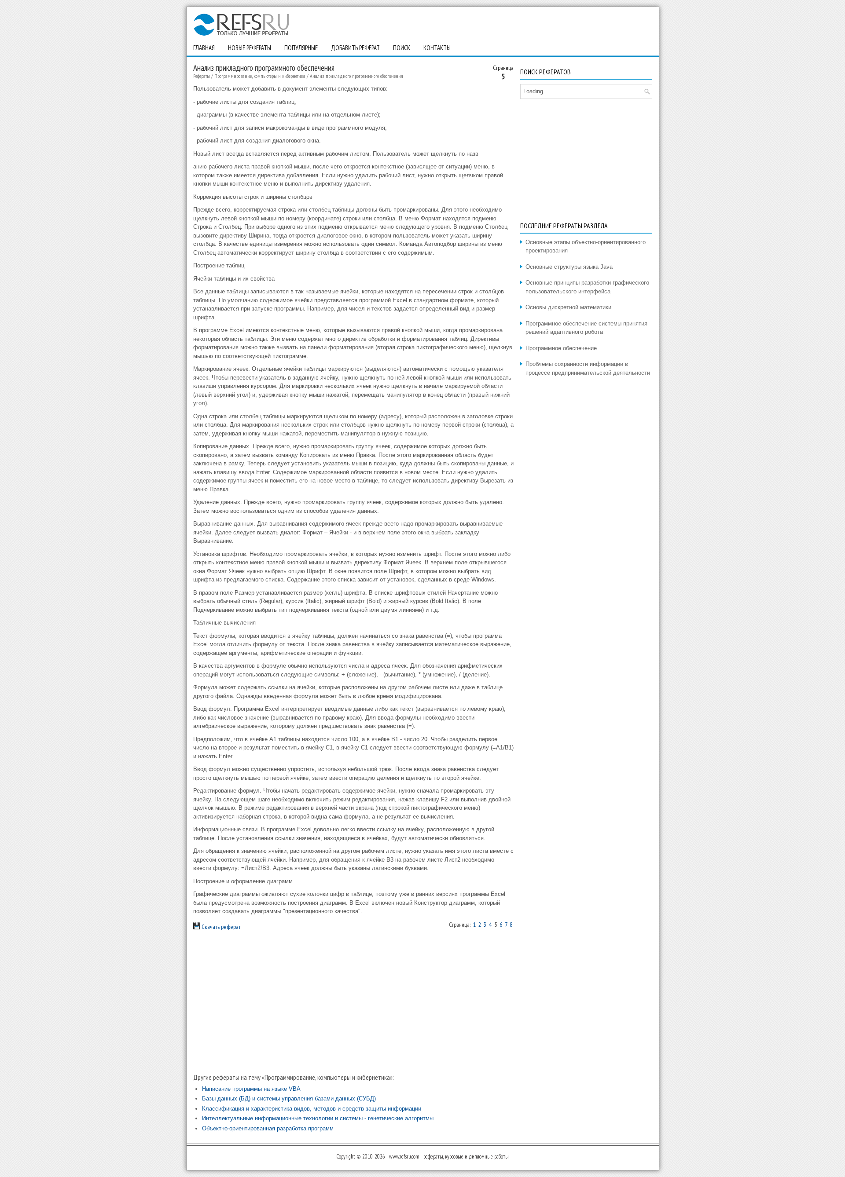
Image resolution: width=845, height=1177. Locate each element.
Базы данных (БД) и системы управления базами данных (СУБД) (289, 1098)
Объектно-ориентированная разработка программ (268, 1128)
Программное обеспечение (561, 348)
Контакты (437, 48)
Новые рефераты (249, 48)
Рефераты (201, 76)
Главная (204, 48)
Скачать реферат (220, 927)
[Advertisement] (353, 1001)
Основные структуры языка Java (569, 266)
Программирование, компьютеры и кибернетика (259, 76)
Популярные (301, 48)
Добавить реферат (355, 48)
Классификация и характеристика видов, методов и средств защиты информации (311, 1108)
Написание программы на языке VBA (251, 1089)
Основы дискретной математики (568, 307)
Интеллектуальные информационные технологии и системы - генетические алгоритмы (318, 1118)
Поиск (401, 48)
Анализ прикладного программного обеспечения (356, 76)
